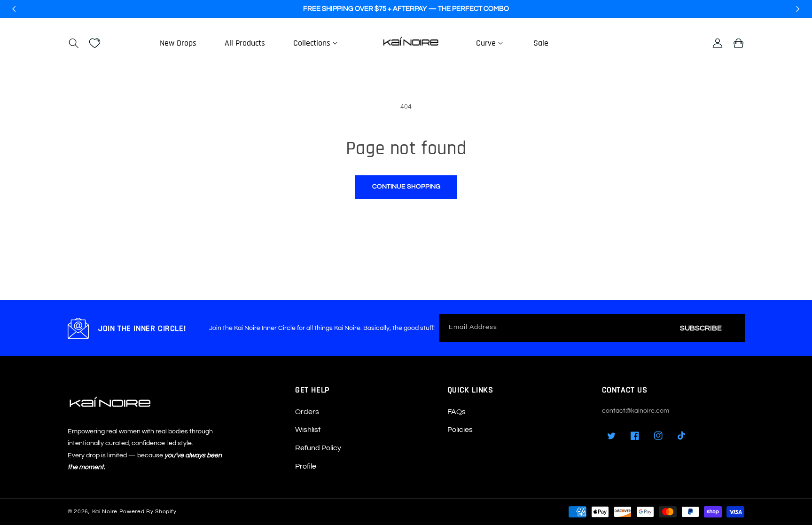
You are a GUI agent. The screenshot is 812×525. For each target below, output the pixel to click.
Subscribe (701, 328)
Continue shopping (406, 186)
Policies (460, 429)
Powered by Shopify (148, 512)
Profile (305, 466)
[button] (73, 43)
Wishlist (307, 429)
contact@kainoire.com (635, 410)
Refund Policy (318, 448)
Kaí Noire (104, 512)
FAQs (456, 411)
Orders (307, 411)
